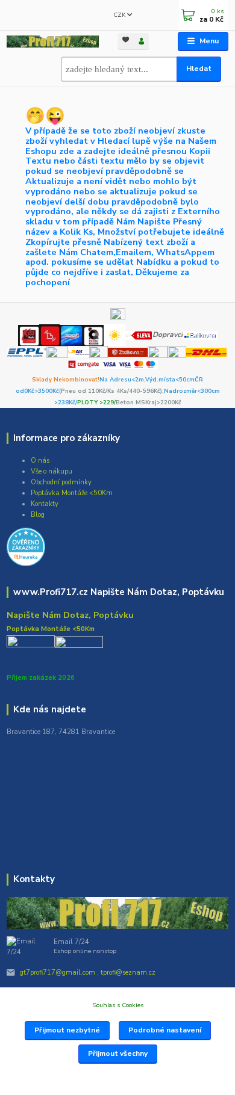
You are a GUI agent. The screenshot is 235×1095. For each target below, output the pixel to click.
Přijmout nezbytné (67, 1030)
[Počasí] (114, 334)
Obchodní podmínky (61, 482)
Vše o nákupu (51, 471)
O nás (40, 460)
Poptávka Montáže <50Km (72, 493)
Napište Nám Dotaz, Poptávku (70, 615)
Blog (38, 514)
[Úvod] (53, 41)
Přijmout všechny (118, 1053)
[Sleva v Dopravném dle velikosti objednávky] (138, 334)
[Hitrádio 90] (49, 334)
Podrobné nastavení (164, 1030)
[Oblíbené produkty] (125, 40)
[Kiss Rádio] (28, 334)
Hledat (199, 68)
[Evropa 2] (71, 334)
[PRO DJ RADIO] (93, 334)
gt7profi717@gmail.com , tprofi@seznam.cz (87, 972)
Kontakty (44, 503)
